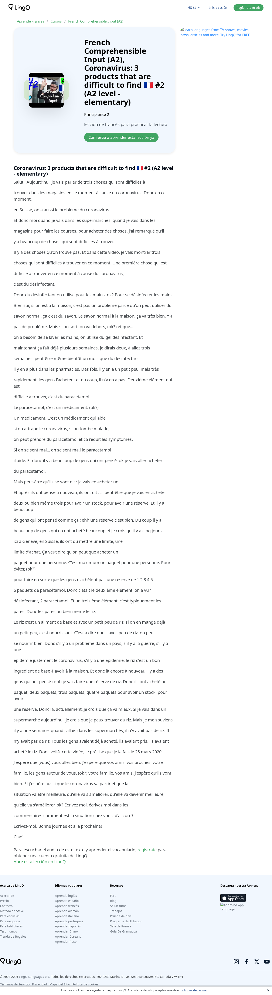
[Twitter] (257, 962)
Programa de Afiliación (126, 921)
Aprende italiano (67, 916)
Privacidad (39, 984)
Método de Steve (12, 911)
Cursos (56, 21)
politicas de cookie (193, 990)
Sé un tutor (118, 906)
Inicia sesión (218, 8)
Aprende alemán (67, 911)
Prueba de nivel (121, 916)
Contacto (6, 906)
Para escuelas (10, 916)
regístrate (147, 850)
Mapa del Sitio (60, 984)
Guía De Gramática (123, 931)
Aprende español (67, 901)
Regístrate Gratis (249, 8)
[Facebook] (246, 962)
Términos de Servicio (15, 984)
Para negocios (10, 921)
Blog (113, 901)
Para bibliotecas (11, 926)
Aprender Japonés (68, 926)
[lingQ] (19, 7)
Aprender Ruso (65, 942)
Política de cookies (85, 984)
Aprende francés (67, 906)
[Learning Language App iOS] (233, 898)
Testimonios (8, 931)
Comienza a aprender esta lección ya (121, 137)
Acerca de (7, 896)
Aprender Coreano (68, 936)
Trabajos (116, 911)
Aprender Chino (66, 931)
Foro (113, 896)
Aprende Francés (30, 21)
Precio (4, 901)
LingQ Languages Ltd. (34, 977)
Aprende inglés (66, 896)
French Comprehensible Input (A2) (95, 21)
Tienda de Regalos (13, 936)
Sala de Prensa (120, 926)
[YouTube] (267, 962)
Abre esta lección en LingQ (40, 861)
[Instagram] (236, 962)
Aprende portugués (69, 921)
